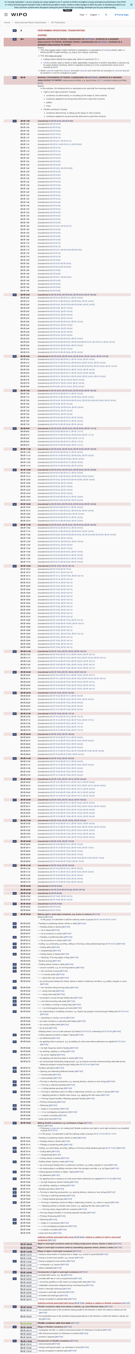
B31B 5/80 (25, 386)
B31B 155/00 (67, 672)
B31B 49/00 (26, 903)
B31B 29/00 (26, 734)
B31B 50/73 (66, 226)
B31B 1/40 (25, 192)
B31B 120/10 (26, 1275)
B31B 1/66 (25, 236)
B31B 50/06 (55, 130)
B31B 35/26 (25, 809)
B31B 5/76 (25, 379)
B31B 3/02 (25, 297)
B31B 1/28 (25, 171)
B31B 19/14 (25, 575)
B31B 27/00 (26, 713)
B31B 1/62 (25, 229)
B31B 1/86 (25, 270)
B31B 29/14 (25, 740)
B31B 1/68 (25, 239)
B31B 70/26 (55, 589)
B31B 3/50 (25, 335)
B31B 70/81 (55, 633)
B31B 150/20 (67, 799)
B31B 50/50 (55, 209)
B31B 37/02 (25, 823)
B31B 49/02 (25, 906)
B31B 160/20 (67, 734)
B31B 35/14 (25, 806)
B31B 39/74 (25, 857)
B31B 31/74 (25, 775)
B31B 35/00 (26, 799)
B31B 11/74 (25, 465)
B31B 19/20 (25, 586)
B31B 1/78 (25, 256)
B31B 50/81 (55, 277)
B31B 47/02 (25, 896)
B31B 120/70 (78, 889)
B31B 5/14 (25, 362)
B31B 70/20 (55, 586)
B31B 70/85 (25, 1205)
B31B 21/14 (25, 657)
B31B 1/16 (25, 147)
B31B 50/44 (55, 198)
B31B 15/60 (25, 517)
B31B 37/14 (25, 826)
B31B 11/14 (25, 455)
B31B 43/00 (26, 886)
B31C (100, 80)
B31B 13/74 (25, 500)
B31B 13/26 (25, 479)
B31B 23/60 (25, 685)
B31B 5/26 (25, 366)
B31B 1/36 (25, 185)
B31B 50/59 (67, 121)
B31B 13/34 (25, 493)
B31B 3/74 (25, 352)
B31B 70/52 (55, 596)
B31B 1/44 (25, 198)
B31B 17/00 (26, 524)
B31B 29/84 (25, 754)
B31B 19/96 (25, 644)
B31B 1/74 (25, 249)
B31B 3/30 (25, 311)
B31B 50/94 (55, 284)
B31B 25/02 (25, 695)
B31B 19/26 (25, 589)
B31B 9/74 (25, 445)
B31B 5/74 (25, 376)
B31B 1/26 (25, 168)
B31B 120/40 (89, 390)
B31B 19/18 (25, 582)
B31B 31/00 (26, 758)
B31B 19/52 (25, 596)
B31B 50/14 (55, 144)
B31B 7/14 (25, 397)
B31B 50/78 (55, 256)
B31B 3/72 (25, 348)
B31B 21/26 (25, 661)
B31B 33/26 (25, 789)
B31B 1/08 (25, 134)
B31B (23, 77)
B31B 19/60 (25, 599)
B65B (40, 83)
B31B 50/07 (55, 140)
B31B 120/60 (89, 469)
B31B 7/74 (25, 424)
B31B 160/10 (67, 566)
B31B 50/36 (55, 185)
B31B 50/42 (55, 195)
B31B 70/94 (55, 640)
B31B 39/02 (25, 844)
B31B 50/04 (55, 127)
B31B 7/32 (25, 410)
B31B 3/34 (25, 318)
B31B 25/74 (25, 709)
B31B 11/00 (26, 449)
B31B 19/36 (25, 592)
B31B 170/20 (67, 841)
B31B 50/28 (55, 171)
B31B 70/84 (55, 623)
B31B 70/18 (55, 582)
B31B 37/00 (26, 820)
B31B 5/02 (25, 359)
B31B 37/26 (25, 830)
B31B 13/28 (25, 483)
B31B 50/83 (76, 144)
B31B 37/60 (25, 833)
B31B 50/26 (55, 168)
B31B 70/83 (66, 575)
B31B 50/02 (55, 124)
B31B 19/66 (25, 609)
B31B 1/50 (25, 209)
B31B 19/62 (25, 603)
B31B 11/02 (25, 452)
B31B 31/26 (25, 768)
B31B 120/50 (89, 504)
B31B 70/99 (55, 896)
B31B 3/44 (25, 325)
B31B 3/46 (25, 328)
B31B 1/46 (25, 202)
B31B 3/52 (25, 338)
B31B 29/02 (25, 737)
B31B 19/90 (25, 633)
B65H (55, 67)
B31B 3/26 (25, 304)
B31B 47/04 (25, 899)
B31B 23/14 (25, 678)
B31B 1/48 (25, 205)
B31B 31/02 (25, 761)
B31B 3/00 (25, 294)
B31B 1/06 (25, 130)
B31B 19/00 (26, 566)
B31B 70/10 (55, 572)
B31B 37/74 (25, 837)
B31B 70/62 (55, 603)
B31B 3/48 (25, 331)
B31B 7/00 (25, 390)
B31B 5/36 (25, 369)
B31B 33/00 (26, 779)
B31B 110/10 (89, 428)
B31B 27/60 (25, 726)
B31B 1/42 (25, 195)
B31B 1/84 (25, 266)
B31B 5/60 (25, 373)
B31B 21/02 (25, 654)
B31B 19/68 (25, 613)
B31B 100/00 (89, 294)
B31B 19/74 (25, 616)
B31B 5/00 (25, 356)
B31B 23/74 (25, 688)
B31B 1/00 (25, 121)
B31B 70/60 (55, 599)
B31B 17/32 (25, 544)
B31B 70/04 (55, 134)
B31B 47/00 (26, 893)
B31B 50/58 (55, 222)
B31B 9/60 (25, 441)
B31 (22, 39)
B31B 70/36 (55, 592)
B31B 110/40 (26, 1268)
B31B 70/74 (55, 616)
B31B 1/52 (25, 212)
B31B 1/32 (25, 178)
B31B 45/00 (26, 889)
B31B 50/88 (55, 273)
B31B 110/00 (26, 1251)
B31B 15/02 (25, 507)
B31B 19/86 (25, 626)
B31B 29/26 (25, 744)
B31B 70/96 (55, 644)
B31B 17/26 (25, 534)
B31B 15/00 (26, 504)
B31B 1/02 (25, 124)
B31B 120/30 (102, 356)
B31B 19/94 (25, 640)
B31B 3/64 (25, 345)
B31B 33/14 (25, 785)
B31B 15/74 (25, 520)
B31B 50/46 (55, 202)
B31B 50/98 (55, 290)
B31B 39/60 (25, 854)
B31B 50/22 (55, 158)
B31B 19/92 (25, 637)
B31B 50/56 (55, 219)
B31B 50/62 (55, 229)
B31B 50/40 (55, 192)
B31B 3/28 (25, 308)
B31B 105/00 (89, 524)
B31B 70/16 (55, 579)
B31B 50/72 (55, 246)
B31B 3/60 (25, 342)
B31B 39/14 (25, 847)
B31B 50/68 (55, 239)
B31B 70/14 (55, 575)
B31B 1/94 (25, 284)
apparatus (56, 1128)
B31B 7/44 (25, 414)
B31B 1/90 (25, 277)
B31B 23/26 (25, 681)
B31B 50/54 (55, 215)
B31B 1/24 (25, 161)
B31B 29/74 (25, 750)
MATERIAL (90, 39)
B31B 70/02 (55, 569)
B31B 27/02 (25, 716)
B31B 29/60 (25, 747)
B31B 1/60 (25, 226)
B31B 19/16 (25, 579)
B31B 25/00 (26, 692)
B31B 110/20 (26, 1258)
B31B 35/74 (25, 816)
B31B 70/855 (66, 623)
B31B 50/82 (66, 249)
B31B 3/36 (25, 321)
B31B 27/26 (25, 723)
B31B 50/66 (55, 236)
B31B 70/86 (55, 626)
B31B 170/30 (26, 1351)
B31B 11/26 (25, 458)
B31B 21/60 (25, 664)
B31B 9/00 (25, 428)
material (62, 1017)
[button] (15, 30)
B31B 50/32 (55, 178)
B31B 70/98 (55, 647)
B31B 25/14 (25, 699)
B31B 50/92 (55, 280)
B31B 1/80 (25, 260)
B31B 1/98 (25, 290)
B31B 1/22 (25, 158)
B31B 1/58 (25, 222)
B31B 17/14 (25, 531)
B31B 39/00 (26, 841)
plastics (67, 70)
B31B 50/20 (55, 154)
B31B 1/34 (25, 181)
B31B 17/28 (25, 538)
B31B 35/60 (25, 813)
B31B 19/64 (25, 606)
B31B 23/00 (26, 672)
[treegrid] (67, 690)
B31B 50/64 (55, 232)
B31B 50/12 (66, 140)
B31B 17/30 (25, 541)
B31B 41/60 (25, 878)
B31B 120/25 (89, 449)
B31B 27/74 (25, 730)
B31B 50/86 (55, 270)
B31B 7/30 (25, 407)
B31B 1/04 (25, 127)
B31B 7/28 (25, 403)
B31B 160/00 (67, 865)
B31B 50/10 (55, 137)
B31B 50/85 (65, 266)
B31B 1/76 (25, 253)
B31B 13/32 (25, 489)
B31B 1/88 (25, 273)
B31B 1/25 (25, 164)
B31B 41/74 (25, 882)
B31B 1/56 (25, 219)
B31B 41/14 (25, 871)
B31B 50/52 (55, 212)
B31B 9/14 (25, 434)
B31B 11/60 (25, 462)
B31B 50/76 (55, 253)
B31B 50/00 (56, 121)
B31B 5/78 (25, 383)
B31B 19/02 (25, 569)
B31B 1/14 (25, 144)
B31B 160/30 (67, 692)
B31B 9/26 (25, 438)
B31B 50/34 (55, 181)
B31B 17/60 (25, 558)
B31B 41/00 (26, 865)
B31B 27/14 (25, 720)
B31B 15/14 (25, 510)
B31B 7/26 (25, 400)
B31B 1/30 (25, 175)
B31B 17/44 (25, 548)
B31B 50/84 (76, 249)
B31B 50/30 (55, 175)
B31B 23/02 (25, 675)
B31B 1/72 (25, 246)
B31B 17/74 (25, 561)
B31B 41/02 (25, 868)
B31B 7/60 (25, 421)
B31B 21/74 (25, 668)
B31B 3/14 (25, 301)
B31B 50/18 (55, 151)
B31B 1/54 (25, 215)
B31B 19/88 (25, 630)
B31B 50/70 (55, 243)
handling (107, 50)
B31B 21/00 (26, 651)
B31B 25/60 (25, 706)
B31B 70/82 (55, 620)
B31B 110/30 (26, 1261)
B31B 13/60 (25, 496)
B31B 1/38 (25, 188)
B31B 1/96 (25, 287)
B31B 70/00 (56, 566)
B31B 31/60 (25, 771)
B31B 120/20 (26, 1279)
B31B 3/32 (25, 314)
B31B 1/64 (25, 232)
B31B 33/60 (25, 792)
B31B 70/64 (55, 606)
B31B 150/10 (67, 779)
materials (50, 70)
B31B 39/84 (25, 861)
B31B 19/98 (25, 647)
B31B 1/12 (25, 140)
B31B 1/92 (25, 280)
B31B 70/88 (55, 630)
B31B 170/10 (67, 713)
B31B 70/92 (55, 637)
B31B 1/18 (25, 151)
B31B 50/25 (55, 164)
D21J (96, 59)
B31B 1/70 (25, 243)
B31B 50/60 (55, 226)
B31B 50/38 (55, 188)
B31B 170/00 (110, 1133)
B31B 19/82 (25, 620)
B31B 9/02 (25, 431)
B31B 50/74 (55, 249)
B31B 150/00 (67, 651)
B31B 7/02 (25, 393)
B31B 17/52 (25, 555)
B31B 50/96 (55, 287)
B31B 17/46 (25, 551)
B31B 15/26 (25, 513)
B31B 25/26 (25, 702)
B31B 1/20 (25, 154)
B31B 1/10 (25, 137)
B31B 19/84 (25, 623)
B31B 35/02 (25, 802)
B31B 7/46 (25, 417)
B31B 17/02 (25, 527)
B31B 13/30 (25, 486)
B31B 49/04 (25, 910)
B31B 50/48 (55, 205)
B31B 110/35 (26, 1265)
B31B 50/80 (55, 260)
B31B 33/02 (25, 782)
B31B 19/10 (25, 572)
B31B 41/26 (25, 875)
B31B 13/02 (25, 472)
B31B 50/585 (66, 168)
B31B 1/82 (25, 263)
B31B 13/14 (25, 476)
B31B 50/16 (65, 144)
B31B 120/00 (110, 919)
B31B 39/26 (25, 851)
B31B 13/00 (26, 469)
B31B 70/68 (55, 613)
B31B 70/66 (55, 609)
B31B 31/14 (25, 764)
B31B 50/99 (56, 893)
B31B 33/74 (25, 795)
